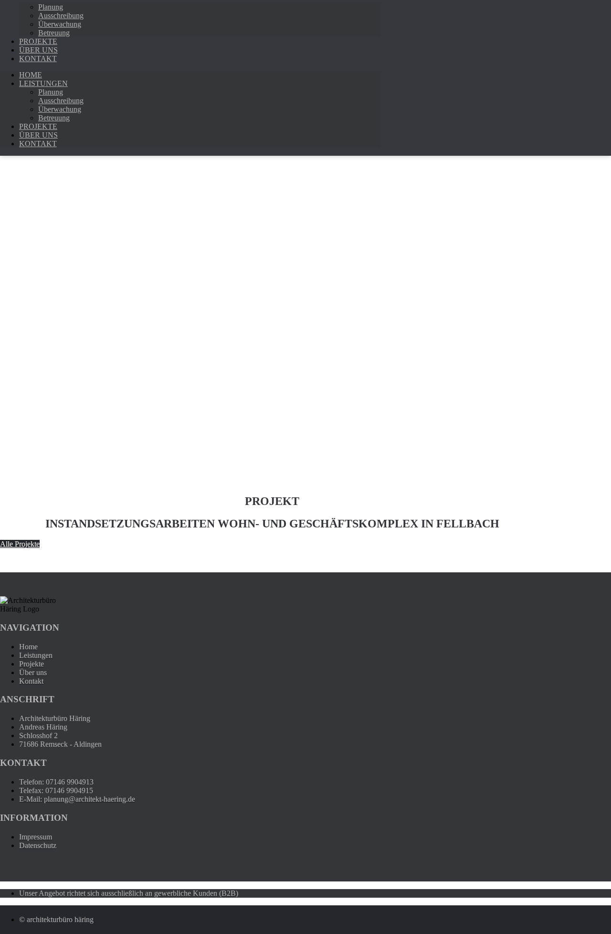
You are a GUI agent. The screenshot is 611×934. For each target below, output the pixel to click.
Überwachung (59, 24)
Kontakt (38, 58)
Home (30, 75)
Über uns (38, 135)
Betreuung (54, 118)
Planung (50, 7)
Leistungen (43, 83)
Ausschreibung (61, 15)
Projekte (38, 126)
